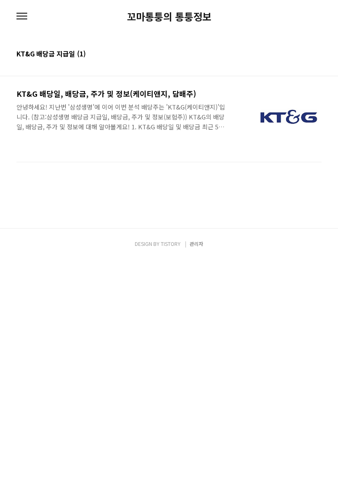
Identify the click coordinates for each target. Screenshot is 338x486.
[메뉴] (22, 16)
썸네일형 (305, 54)
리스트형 (317, 54)
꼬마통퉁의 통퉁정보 (169, 16)
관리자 (196, 243)
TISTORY (171, 243)
